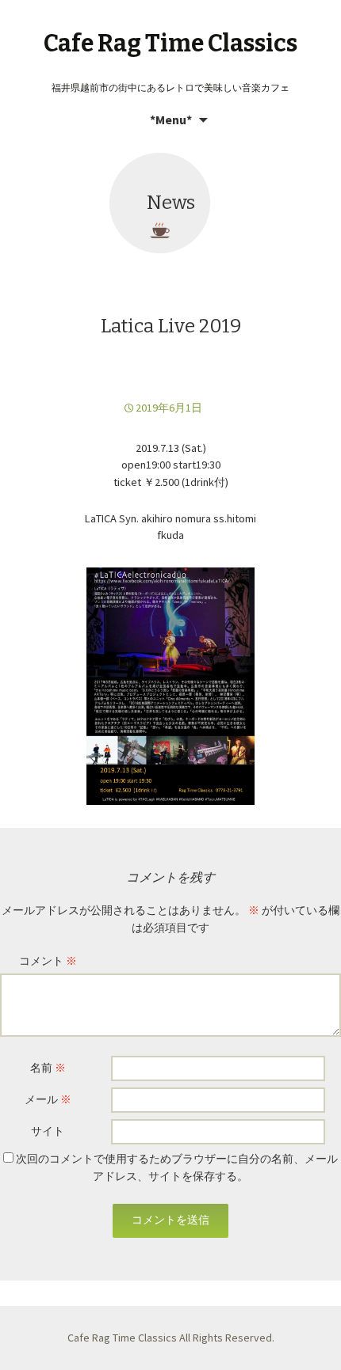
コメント (48, 961)
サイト (47, 1131)
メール (48, 1099)
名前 (48, 1068)
